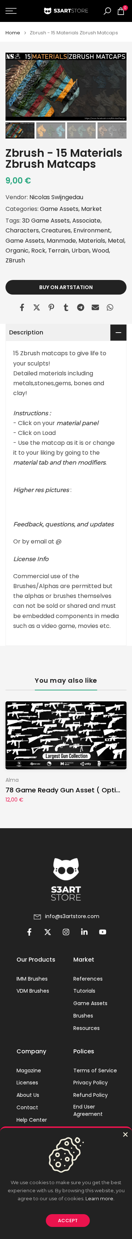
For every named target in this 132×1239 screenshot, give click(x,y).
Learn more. (99, 1198)
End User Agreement (88, 1110)
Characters (22, 230)
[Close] (125, 1134)
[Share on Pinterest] (51, 307)
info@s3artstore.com (72, 916)
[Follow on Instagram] (66, 932)
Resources (86, 1028)
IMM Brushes (32, 978)
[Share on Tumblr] (66, 307)
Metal (116, 240)
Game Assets (59, 209)
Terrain (58, 250)
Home (13, 32)
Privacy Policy (90, 1082)
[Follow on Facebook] (29, 932)
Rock (38, 250)
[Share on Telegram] (80, 307)
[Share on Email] (95, 307)
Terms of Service (95, 1070)
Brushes (83, 1015)
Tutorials (84, 991)
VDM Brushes (32, 991)
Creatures (56, 230)
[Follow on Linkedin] (84, 932)
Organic (17, 250)
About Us (27, 1095)
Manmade (61, 240)
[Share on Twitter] (36, 307)
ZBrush (15, 260)
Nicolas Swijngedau (56, 197)
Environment (91, 230)
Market (91, 209)
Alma (12, 780)
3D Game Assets (46, 220)
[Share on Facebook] (22, 307)
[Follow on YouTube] (102, 932)
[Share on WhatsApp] (110, 307)
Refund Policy (90, 1095)
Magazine (28, 1070)
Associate (86, 220)
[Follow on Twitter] (47, 932)
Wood (100, 250)
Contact (27, 1107)
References (88, 978)
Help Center (31, 1120)
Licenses (27, 1082)
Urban (80, 250)
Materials (91, 240)
